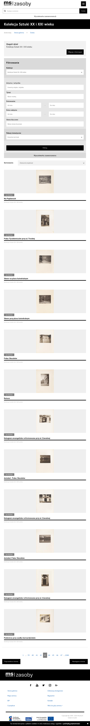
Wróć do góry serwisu (55, 706)
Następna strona (78, 661)
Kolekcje (9, 68)
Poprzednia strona (11, 661)
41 (37, 655)
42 (41, 655)
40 (33, 655)
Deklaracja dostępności (55, 691)
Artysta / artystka (13, 83)
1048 (67, 655)
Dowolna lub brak (13, 137)
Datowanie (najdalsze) (26, 163)
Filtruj (45, 148)
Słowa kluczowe (12, 120)
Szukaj (83, 11)
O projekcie (11, 706)
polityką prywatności (71, 723)
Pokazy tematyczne (13, 133)
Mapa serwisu (12, 696)
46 (57, 655)
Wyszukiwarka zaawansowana (44, 16)
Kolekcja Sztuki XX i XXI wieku (17, 72)
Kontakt (50, 701)
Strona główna (19, 33)
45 (53, 655)
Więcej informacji (75, 52)
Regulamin (51, 696)
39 (29, 655)
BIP (9, 701)
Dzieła (32, 33)
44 (49, 655)
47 (61, 655)
